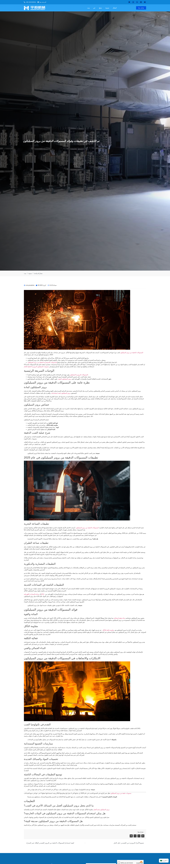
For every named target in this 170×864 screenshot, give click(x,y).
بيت (88, 8)
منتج (100, 8)
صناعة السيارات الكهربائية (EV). (34, 594)
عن (94, 8)
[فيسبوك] (129, 2)
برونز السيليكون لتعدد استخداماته (60, 393)
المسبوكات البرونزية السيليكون (79, 375)
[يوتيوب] (145, 2)
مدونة (107, 8)
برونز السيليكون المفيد (64, 379)
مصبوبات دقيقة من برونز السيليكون (120, 793)
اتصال (115, 8)
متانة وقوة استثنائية (119, 618)
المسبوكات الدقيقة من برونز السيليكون (131, 352)
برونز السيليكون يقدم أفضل (101, 809)
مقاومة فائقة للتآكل (108, 630)
